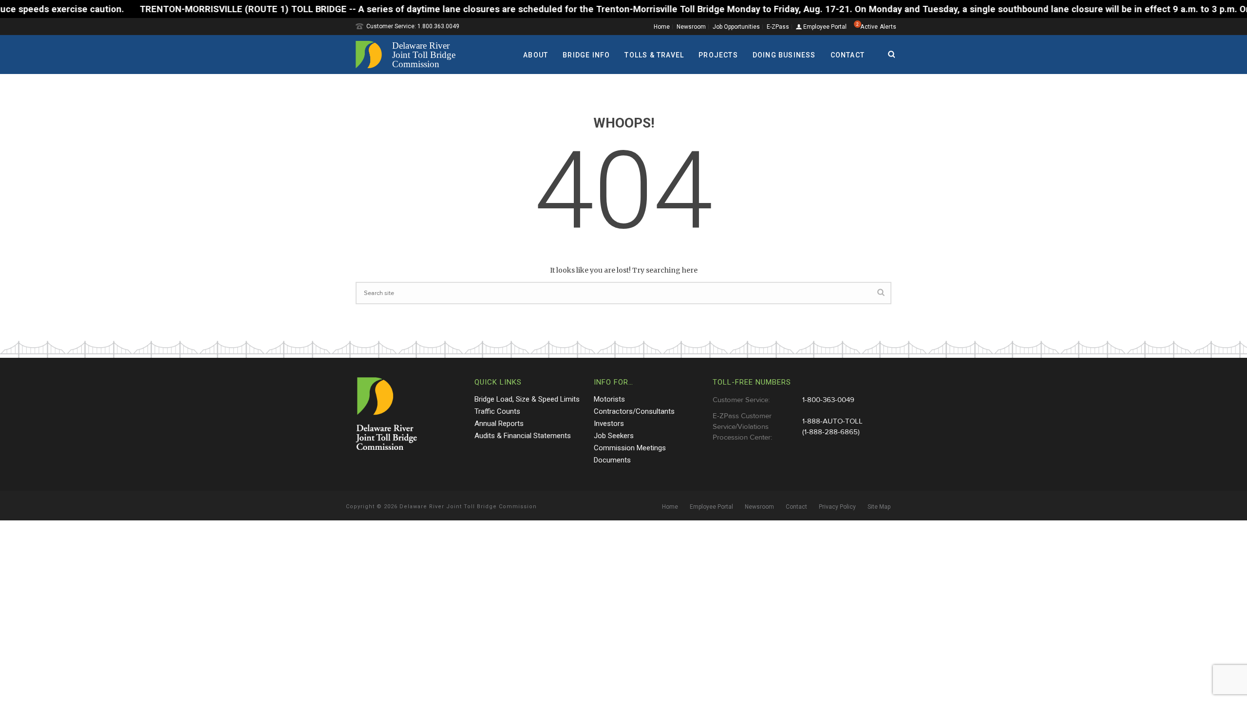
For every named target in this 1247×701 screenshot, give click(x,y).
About (535, 55)
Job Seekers (614, 435)
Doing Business (784, 55)
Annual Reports (499, 423)
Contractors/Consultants (634, 411)
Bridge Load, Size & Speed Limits (527, 399)
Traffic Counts (497, 411)
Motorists (609, 399)
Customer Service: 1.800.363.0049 (412, 26)
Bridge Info (586, 55)
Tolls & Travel (654, 55)
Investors (609, 423)
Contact (848, 55)
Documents (612, 460)
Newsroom (691, 26)
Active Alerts (878, 26)
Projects (718, 55)
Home (662, 26)
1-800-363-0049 (828, 400)
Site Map (879, 506)
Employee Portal (824, 27)
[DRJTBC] (409, 54)
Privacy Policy (837, 506)
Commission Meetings (630, 447)
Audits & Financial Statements (522, 435)
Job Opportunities (736, 26)
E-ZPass (778, 26)
